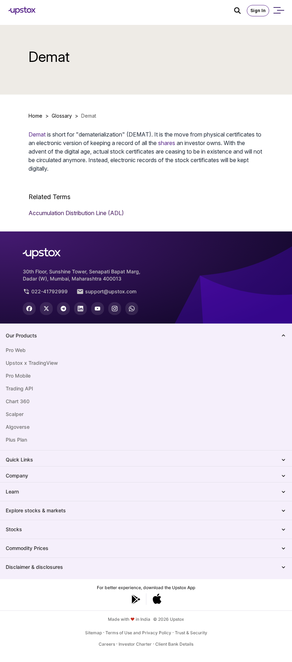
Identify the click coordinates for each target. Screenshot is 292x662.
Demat (37, 134)
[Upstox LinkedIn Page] (80, 308)
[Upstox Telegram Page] (63, 308)
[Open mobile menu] (278, 11)
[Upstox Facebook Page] (29, 308)
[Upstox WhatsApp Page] (131, 308)
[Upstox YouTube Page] (97, 308)
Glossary (62, 116)
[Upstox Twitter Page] (46, 308)
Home (35, 116)
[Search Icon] (240, 10)
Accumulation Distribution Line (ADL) (76, 213)
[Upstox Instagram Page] (114, 308)
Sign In (258, 10)
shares (166, 142)
